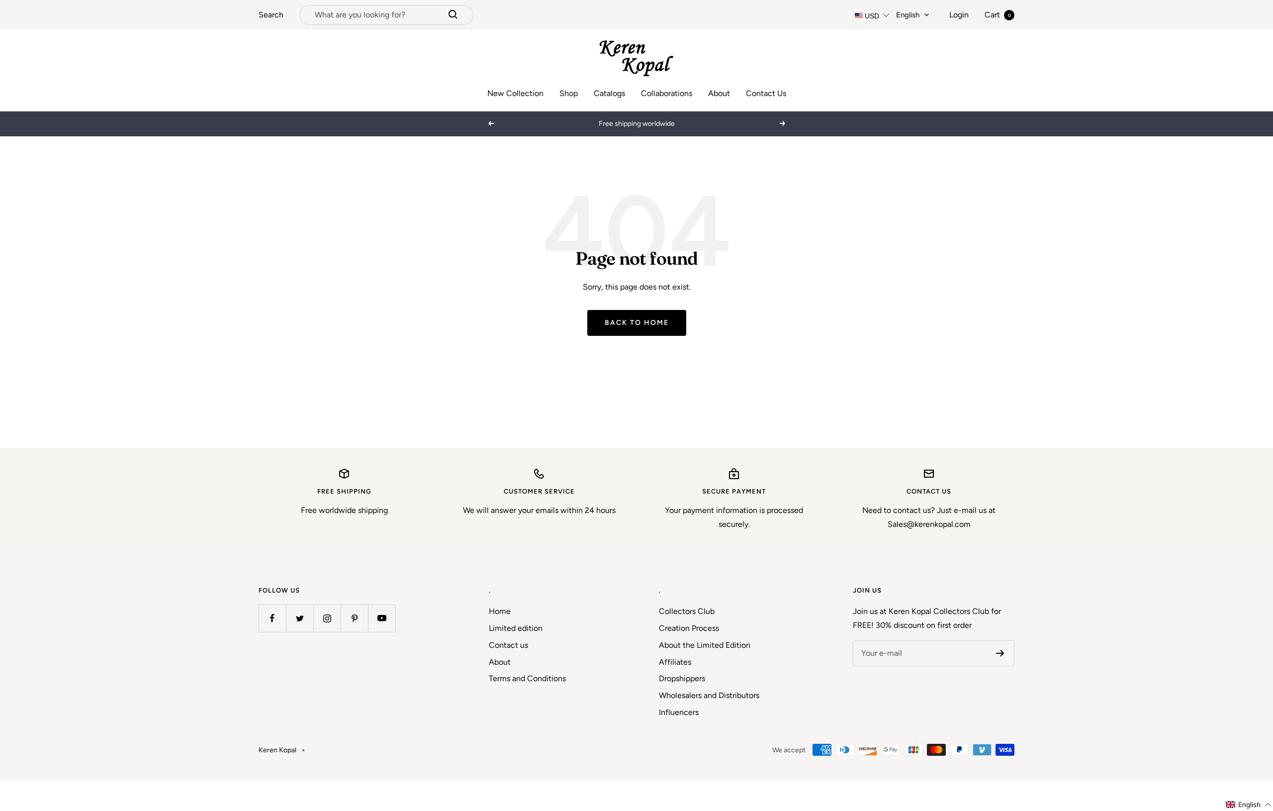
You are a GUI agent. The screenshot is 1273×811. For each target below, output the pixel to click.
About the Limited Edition (704, 645)
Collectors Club (687, 611)
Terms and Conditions (527, 678)
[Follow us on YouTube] (381, 618)
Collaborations (666, 93)
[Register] (1000, 653)
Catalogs (609, 93)
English (907, 14)
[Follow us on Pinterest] (354, 618)
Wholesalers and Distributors (709, 695)
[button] (1249, 805)
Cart (998, 14)
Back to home (637, 322)
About (719, 93)
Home (500, 611)
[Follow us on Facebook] (272, 618)
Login (959, 14)
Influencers (679, 712)
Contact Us (766, 93)
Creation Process (689, 628)
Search (271, 14)
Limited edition (516, 628)
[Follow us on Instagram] (327, 618)
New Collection (515, 93)
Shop (568, 93)
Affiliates (675, 662)
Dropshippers (682, 678)
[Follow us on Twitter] (299, 618)
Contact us (508, 645)
